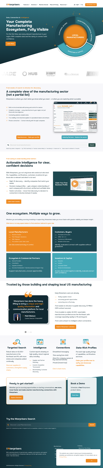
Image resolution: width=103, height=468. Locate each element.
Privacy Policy (62, 457)
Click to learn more (59, 369)
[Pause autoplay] (26, 332)
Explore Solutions (16, 397)
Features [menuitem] (26, 4)
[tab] (27, 332)
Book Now (75, 395)
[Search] (82, 4)
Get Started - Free (91, 4)
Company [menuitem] (80, 445)
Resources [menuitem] (63, 4)
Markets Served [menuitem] (43, 4)
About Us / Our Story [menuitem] (84, 448)
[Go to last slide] (8, 310)
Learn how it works (14, 201)
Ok (91, 460)
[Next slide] (48, 310)
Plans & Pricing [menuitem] (54, 4)
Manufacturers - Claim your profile (28, 137)
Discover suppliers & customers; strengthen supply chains (16, 367)
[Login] (76, 4)
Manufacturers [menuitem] (59, 449)
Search (92, 145)
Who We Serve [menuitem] (57, 446)
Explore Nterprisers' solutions (65, 327)
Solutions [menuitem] (33, 4)
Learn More (10, 44)
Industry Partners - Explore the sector (75, 137)
